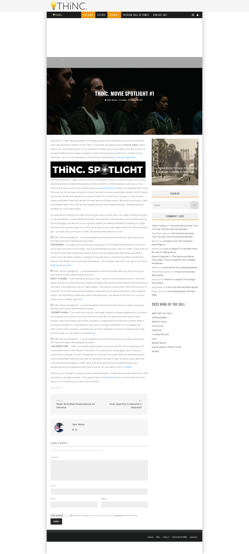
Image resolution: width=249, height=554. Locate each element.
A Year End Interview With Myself (182, 287)
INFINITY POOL (159, 321)
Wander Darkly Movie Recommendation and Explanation (75, 404)
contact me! (160, 14)
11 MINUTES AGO (160, 334)
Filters (101, 14)
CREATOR (156, 330)
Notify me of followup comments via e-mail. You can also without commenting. (105, 515)
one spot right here (126, 157)
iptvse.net (109, 377)
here (80, 299)
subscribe (118, 515)
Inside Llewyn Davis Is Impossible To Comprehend (125, 404)
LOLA (154, 338)
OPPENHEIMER (159, 317)
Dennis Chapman (160, 256)
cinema (113, 14)
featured (88, 14)
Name (53, 486)
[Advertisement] (124, 37)
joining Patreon (108, 188)
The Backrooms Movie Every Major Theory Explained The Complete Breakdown (173, 260)
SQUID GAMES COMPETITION (166, 347)
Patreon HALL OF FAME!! (136, 14)
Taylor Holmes (111, 99)
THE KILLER (157, 326)
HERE (53, 265)
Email (53, 499)
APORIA (155, 351)
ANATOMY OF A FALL (162, 313)
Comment (55, 457)
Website (104, 499)
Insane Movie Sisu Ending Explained (179, 267)
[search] (194, 205)
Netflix (128, 367)
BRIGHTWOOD (159, 342)
